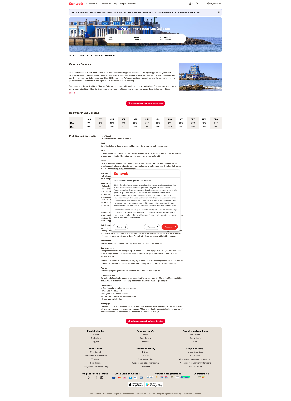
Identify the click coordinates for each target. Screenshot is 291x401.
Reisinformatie (195, 366)
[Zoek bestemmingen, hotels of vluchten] (197, 3)
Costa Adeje (195, 338)
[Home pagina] (76, 3)
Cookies (145, 355)
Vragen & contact (195, 352)
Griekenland (95, 338)
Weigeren (151, 227)
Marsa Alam (195, 334)
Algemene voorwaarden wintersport (195, 363)
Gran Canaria (145, 338)
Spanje (96, 334)
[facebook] (89, 379)
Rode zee (145, 342)
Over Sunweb (95, 352)
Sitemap (197, 394)
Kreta (145, 334)
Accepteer (169, 227)
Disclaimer (145, 366)
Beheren (120, 227)
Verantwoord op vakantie (96, 355)
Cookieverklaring (145, 359)
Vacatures (95, 359)
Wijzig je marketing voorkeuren (145, 363)
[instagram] (95, 379)
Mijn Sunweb (195, 355)
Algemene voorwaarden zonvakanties (195, 359)
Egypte (96, 342)
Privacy (145, 352)
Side (195, 342)
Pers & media (95, 363)
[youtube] (102, 379)
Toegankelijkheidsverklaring (96, 366)
